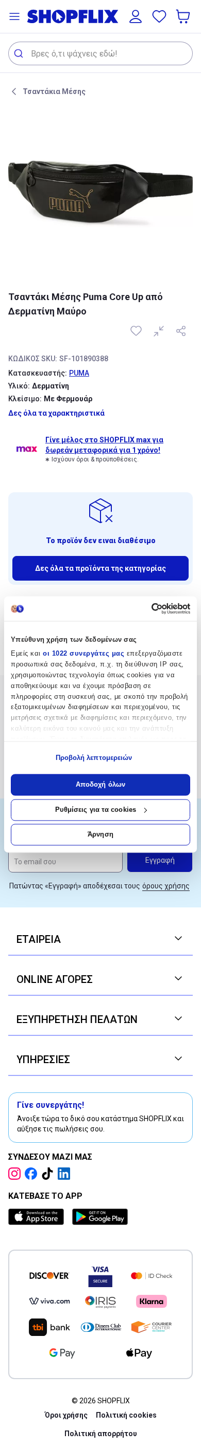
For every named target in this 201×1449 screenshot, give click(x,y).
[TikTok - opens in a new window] (49, 1173)
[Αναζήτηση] (20, 53)
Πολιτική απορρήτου (100, 1433)
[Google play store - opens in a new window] (100, 1216)
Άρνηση (100, 835)
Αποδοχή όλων (100, 785)
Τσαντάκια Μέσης (54, 91)
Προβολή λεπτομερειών (94, 757)
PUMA (79, 373)
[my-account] (135, 16)
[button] (14, 16)
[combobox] (100, 53)
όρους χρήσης (166, 886)
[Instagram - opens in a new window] (16, 1173)
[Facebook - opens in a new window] (33, 1173)
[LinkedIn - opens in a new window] (66, 1173)
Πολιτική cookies (126, 1415)
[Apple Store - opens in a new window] (38, 1216)
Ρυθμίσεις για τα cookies (95, 809)
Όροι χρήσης (66, 1415)
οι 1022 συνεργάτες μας (83, 654)
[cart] (184, 16)
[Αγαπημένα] (159, 16)
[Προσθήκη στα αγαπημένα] (137, 331)
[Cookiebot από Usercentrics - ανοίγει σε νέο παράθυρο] (145, 608)
